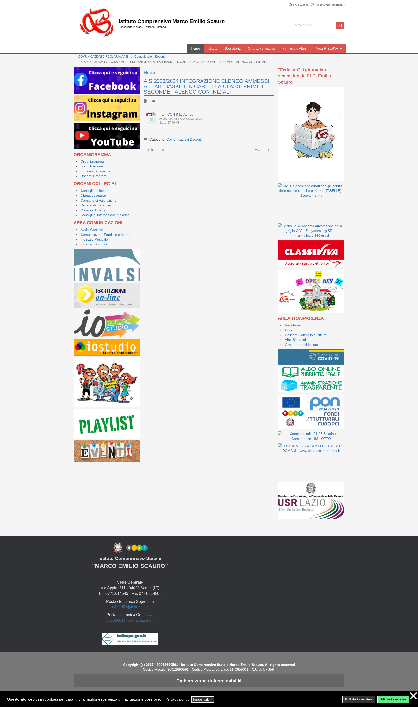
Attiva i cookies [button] (393, 699)
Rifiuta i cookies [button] (358, 699)
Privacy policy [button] (177, 699)
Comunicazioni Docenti (149, 56)
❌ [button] (413, 695)
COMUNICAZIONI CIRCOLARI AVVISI (103, 56)
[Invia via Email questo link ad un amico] (155, 100)
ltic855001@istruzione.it (130, 607)
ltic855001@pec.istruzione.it (130, 620)
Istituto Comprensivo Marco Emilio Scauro (172, 21)
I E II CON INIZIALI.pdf (176, 114)
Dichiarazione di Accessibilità (209, 680)
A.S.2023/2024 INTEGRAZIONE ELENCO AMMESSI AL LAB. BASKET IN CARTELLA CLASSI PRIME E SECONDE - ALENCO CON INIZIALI (206, 86)
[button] (163, 699)
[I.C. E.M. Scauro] (96, 22)
